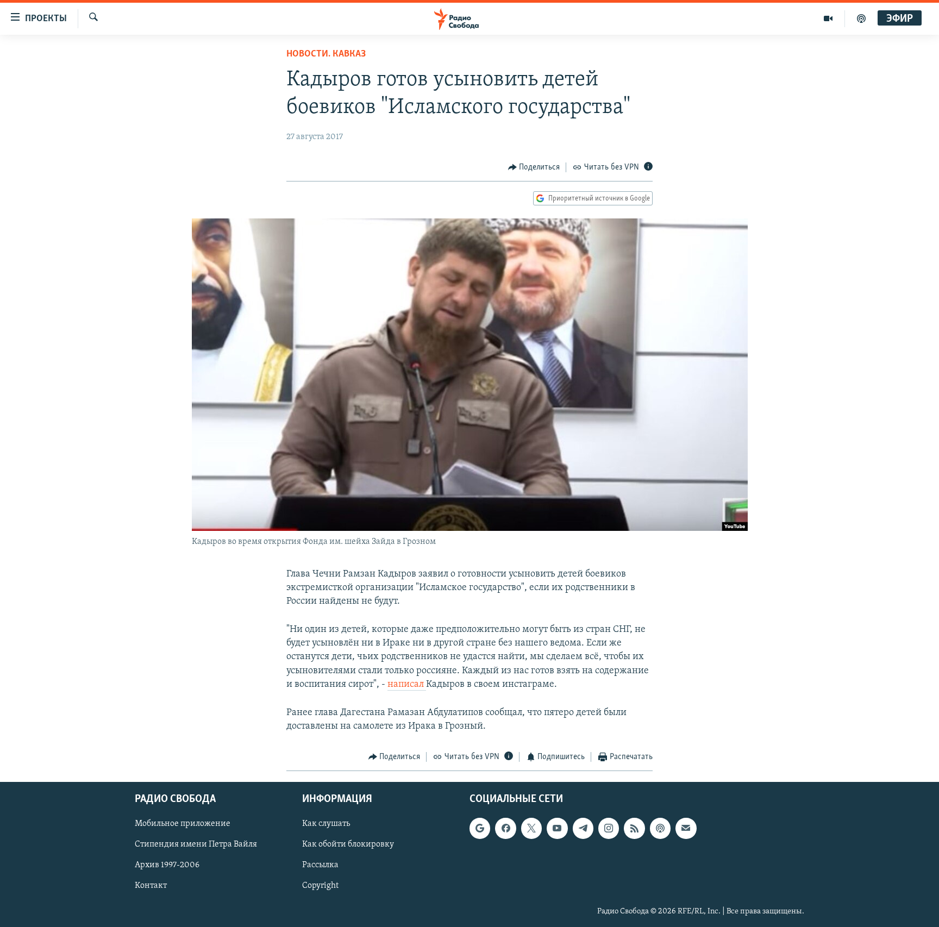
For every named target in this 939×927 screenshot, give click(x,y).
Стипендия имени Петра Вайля (196, 844)
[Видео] (828, 18)
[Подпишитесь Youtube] (557, 828)
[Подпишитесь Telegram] (583, 828)
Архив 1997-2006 (167, 865)
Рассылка (320, 865)
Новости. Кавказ (326, 54)
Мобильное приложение (182, 823)
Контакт (151, 885)
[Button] (534, 167)
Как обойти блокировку (348, 844)
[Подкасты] (660, 828)
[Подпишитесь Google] (480, 828)
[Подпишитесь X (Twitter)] (531, 828)
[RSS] (634, 828)
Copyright (320, 885)
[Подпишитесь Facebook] (505, 828)
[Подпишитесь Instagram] (608, 828)
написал (406, 685)
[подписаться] (685, 828)
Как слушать (326, 823)
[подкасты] (861, 18)
